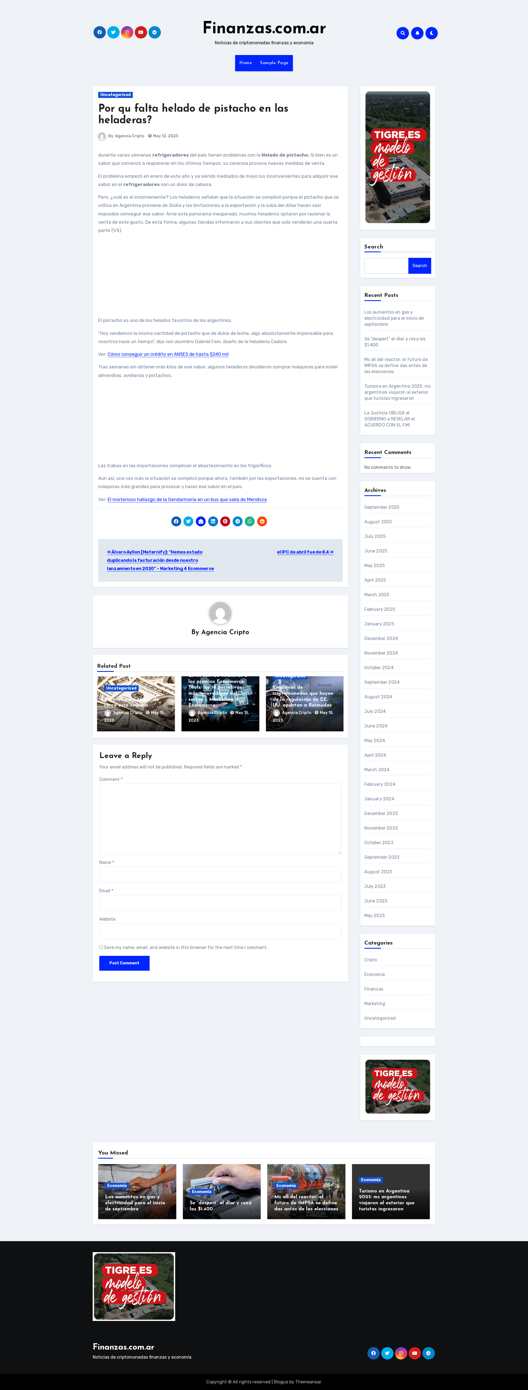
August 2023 (378, 871)
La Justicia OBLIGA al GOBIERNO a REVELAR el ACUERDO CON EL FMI (389, 419)
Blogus (281, 1381)
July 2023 (375, 886)
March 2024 (377, 769)
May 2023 (374, 915)
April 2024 (375, 755)
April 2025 (375, 580)
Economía (374, 974)
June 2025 (375, 551)
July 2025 (375, 536)
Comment (111, 779)
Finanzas (374, 989)
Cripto (370, 959)
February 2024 (380, 784)
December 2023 (381, 813)
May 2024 (374, 740)
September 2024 (382, 682)
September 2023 (382, 857)
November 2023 (381, 828)
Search (374, 247)
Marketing (375, 1003)
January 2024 (379, 798)
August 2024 (378, 696)
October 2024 (379, 667)
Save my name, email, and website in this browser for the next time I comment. (186, 947)
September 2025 (382, 507)
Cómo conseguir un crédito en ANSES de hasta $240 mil (168, 354)
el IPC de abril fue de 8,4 (303, 552)
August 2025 (378, 521)
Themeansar (308, 1381)
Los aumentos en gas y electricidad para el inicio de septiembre (394, 318)
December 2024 (381, 638)
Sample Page (274, 63)
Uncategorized (115, 94)
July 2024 (375, 711)
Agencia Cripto (129, 136)
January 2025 (379, 623)
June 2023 (375, 901)
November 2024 (381, 653)
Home (245, 63)
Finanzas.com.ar (264, 29)
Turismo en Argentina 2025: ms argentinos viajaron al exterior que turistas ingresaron (397, 392)
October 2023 (378, 842)
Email (106, 890)
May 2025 (374, 565)
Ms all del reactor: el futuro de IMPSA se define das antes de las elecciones (396, 365)
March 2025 (376, 594)
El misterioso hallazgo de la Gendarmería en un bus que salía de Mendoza (187, 499)
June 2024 (376, 726)
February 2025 (379, 609)
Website (107, 919)
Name (106, 862)
